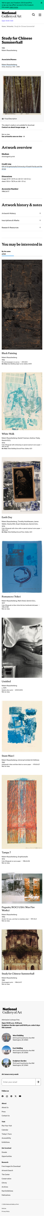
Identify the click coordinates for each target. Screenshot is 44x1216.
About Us (5, 1107)
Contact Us (6, 1116)
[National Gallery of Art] (22, 1010)
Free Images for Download (11, 1166)
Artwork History (9, 213)
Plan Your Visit (7, 1126)
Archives (5, 1187)
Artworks (10, 26)
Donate (4, 1152)
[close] (41, 3)
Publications (6, 1195)
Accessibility (6, 1138)
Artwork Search (7, 1170)
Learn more (14, 7)
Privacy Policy (6, 1211)
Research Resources (10, 227)
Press (4, 1111)
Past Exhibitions (7, 1191)
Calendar (5, 1130)
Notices (4, 1208)
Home (4, 26)
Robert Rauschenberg (9, 64)
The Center (6, 1174)
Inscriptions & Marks (10, 220)
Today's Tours (7, 1134)
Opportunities (7, 1156)
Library (4, 1183)
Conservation (6, 1179)
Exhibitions (6, 1142)
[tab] (8, 253)
